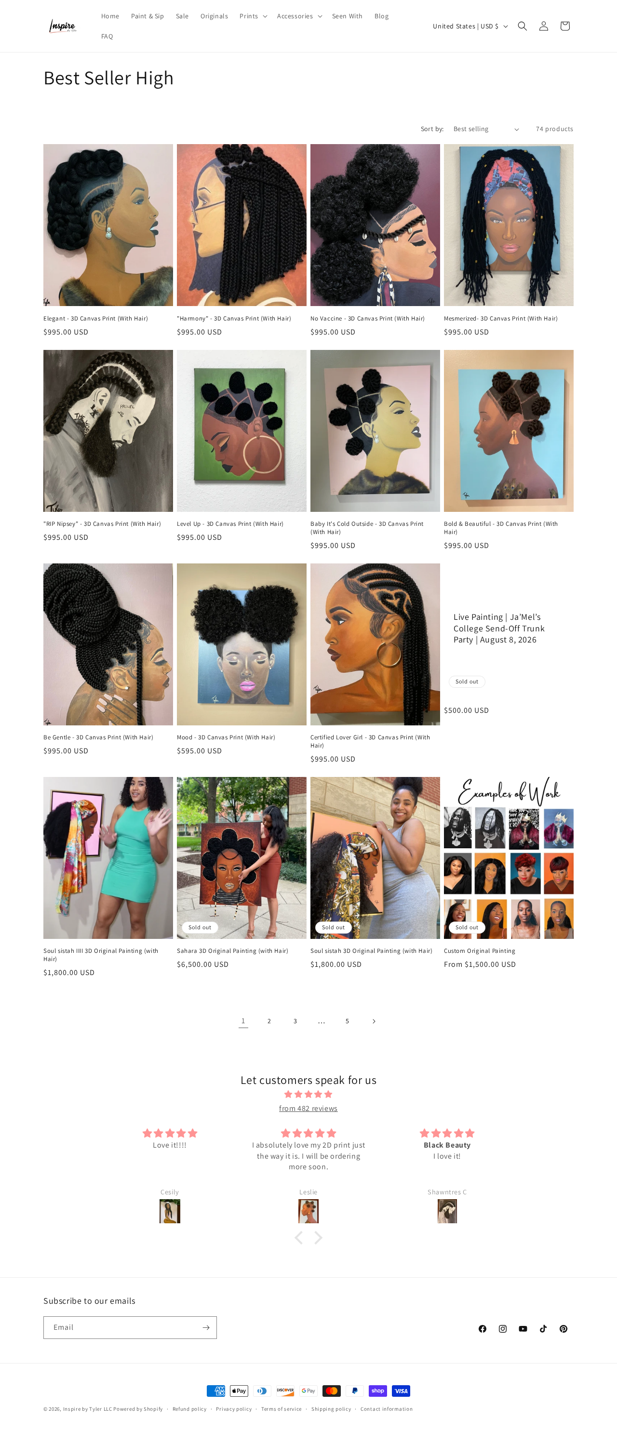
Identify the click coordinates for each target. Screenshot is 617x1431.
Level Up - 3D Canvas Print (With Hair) (230, 524)
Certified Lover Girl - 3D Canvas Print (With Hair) (370, 741)
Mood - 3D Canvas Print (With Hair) (226, 737)
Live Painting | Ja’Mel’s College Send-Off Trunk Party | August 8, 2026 (499, 628)
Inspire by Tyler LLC (87, 1408)
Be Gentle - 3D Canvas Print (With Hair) (98, 737)
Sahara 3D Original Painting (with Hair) (232, 951)
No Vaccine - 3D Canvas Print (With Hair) (367, 318)
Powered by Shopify (138, 1408)
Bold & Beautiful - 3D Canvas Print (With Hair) (501, 528)
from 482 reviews (308, 1108)
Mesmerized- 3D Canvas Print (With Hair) (501, 318)
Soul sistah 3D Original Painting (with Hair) (371, 951)
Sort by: (432, 128)
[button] (252, 16)
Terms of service (281, 1408)
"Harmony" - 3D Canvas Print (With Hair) (234, 318)
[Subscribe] (205, 1327)
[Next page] (373, 1021)
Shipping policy (331, 1408)
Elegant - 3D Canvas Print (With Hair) (95, 318)
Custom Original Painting (479, 951)
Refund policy (190, 1408)
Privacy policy (234, 1408)
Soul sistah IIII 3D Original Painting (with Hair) (101, 955)
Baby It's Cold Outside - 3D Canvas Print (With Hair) (367, 528)
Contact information (387, 1408)
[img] (308, 1094)
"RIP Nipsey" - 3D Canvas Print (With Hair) (102, 524)
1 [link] (243, 1021)
